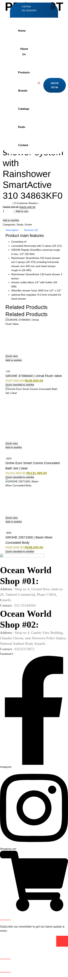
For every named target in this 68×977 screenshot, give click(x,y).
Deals (21, 126)
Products (24, 72)
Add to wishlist (11, 220)
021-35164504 (29, 10)
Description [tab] (12, 230)
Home (22, 30)
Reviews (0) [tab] (31, 230)
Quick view (11, 356)
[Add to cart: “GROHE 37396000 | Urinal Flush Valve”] (7, 364)
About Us (24, 51)
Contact (23, 145)
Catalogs (23, 108)
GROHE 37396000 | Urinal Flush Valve (33, 376)
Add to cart (21, 211)
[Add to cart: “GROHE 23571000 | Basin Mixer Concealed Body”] (7, 525)
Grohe (28, 224)
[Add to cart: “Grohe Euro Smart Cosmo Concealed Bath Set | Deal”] (7, 451)
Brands (22, 90)
